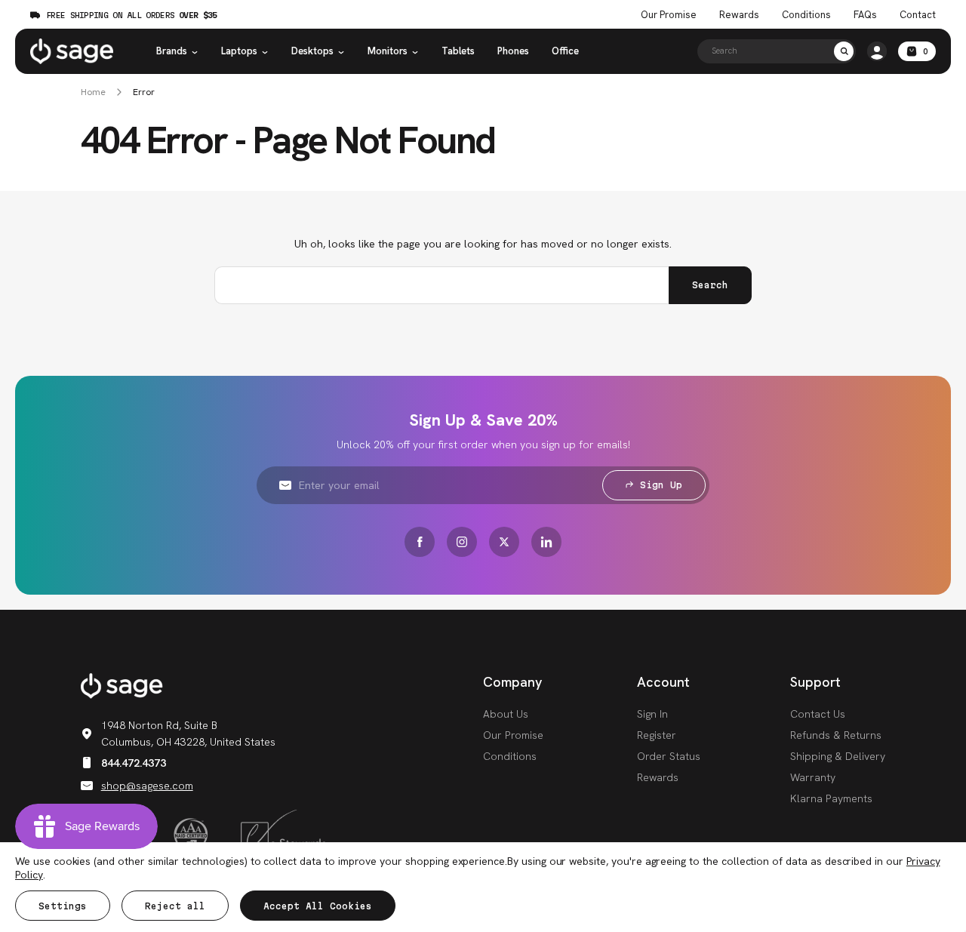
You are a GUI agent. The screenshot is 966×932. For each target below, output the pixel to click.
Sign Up (661, 485)
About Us (505, 714)
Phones (513, 51)
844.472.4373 (133, 763)
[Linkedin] (546, 542)
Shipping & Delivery (837, 756)
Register (656, 735)
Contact (918, 15)
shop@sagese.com (147, 785)
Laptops (239, 51)
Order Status (668, 756)
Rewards (739, 15)
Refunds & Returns (835, 735)
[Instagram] (462, 542)
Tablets (458, 51)
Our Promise (669, 15)
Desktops (312, 51)
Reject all (175, 906)
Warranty (812, 777)
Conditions (806, 15)
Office (565, 51)
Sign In (652, 714)
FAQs (865, 15)
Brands (171, 51)
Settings (62, 906)
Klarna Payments (831, 798)
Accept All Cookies (317, 906)
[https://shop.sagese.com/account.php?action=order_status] (877, 51)
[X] (504, 542)
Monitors (388, 51)
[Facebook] (420, 542)
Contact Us (817, 714)
